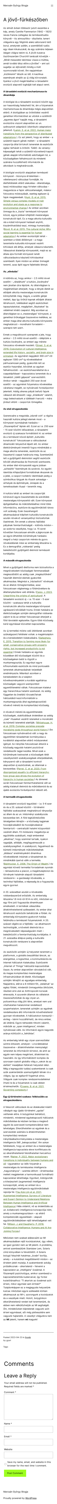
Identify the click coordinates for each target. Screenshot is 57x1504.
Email (7, 1436)
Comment (10, 1392)
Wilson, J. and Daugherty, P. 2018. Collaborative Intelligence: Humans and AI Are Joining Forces (27, 1228)
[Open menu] (52, 5)
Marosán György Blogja (15, 5)
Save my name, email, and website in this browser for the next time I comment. (29, 1464)
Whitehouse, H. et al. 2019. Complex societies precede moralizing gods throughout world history (28, 726)
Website (8, 1449)
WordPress (31, 1498)
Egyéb (28, 1337)
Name (8, 1423)
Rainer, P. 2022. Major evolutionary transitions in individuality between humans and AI (28, 1160)
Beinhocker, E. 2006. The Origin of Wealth (26, 863)
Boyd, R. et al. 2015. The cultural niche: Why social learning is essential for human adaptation (27, 233)
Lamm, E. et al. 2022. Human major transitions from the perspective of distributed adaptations (27, 134)
